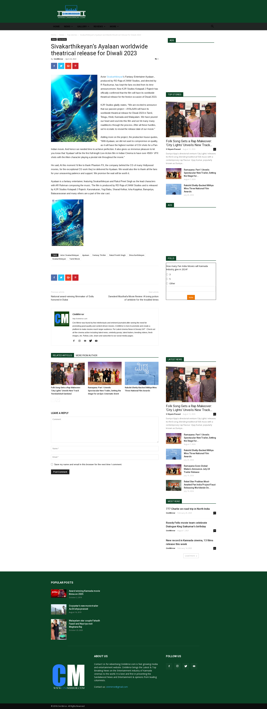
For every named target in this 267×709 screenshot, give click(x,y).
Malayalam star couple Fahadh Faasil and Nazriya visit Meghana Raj (84, 623)
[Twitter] (91, 341)
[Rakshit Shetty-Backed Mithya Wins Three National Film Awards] (142, 373)
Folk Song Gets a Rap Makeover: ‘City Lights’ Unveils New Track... (189, 143)
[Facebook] (75, 341)
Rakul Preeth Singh (117, 255)
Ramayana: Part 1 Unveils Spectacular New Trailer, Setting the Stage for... (200, 173)
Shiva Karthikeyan (136, 255)
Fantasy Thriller (99, 255)
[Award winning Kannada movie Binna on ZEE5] (58, 593)
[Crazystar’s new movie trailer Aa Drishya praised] (58, 609)
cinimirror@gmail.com (117, 686)
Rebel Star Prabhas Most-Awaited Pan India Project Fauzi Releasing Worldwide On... (200, 484)
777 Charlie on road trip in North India (188, 508)
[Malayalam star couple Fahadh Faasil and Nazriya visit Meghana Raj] (58, 629)
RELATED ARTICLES (62, 355)
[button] (212, 26)
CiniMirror (58, 59)
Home (56, 26)
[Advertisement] (191, 66)
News (67, 26)
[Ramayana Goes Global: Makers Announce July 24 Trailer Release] (173, 469)
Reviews (98, 26)
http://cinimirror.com (79, 319)
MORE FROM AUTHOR (86, 355)
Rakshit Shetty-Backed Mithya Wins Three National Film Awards (199, 188)
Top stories (72, 35)
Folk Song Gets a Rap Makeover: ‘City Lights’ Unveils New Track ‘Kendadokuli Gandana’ (66, 390)
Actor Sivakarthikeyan (69, 255)
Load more (190, 555)
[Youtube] (97, 341)
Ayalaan (85, 255)
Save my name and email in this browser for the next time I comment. (88, 464)
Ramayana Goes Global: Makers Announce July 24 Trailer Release (197, 469)
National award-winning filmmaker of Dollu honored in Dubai (72, 298)
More (113, 26)
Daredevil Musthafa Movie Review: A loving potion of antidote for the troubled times (133, 298)
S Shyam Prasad (173, 149)
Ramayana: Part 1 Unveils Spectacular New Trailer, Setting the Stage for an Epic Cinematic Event (104, 390)
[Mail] (86, 341)
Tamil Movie (74, 259)
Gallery (82, 26)
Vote (191, 297)
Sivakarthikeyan (115, 76)
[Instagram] (80, 341)
